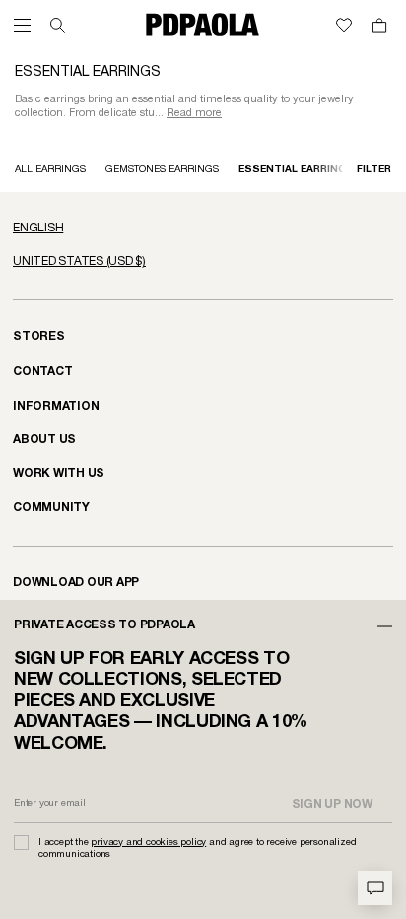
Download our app (76, 582)
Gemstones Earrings (162, 169)
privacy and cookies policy (148, 842)
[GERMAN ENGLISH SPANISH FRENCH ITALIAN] (203, 228)
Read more (194, 113)
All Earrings (50, 169)
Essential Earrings (296, 169)
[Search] (57, 25)
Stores (39, 336)
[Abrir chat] (375, 888)
